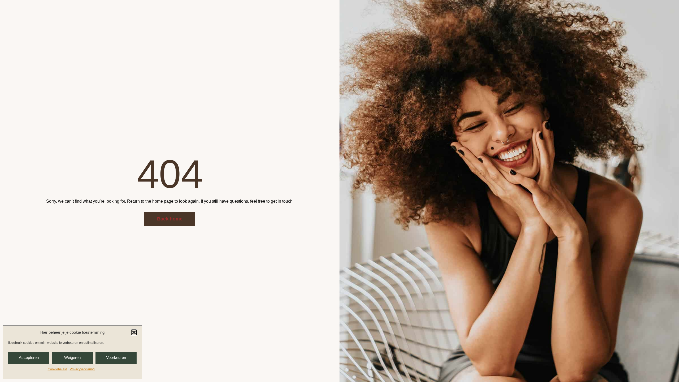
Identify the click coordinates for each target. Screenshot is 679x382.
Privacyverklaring (82, 369)
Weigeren (72, 357)
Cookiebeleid (57, 369)
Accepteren (29, 357)
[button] (134, 332)
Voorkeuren (116, 357)
